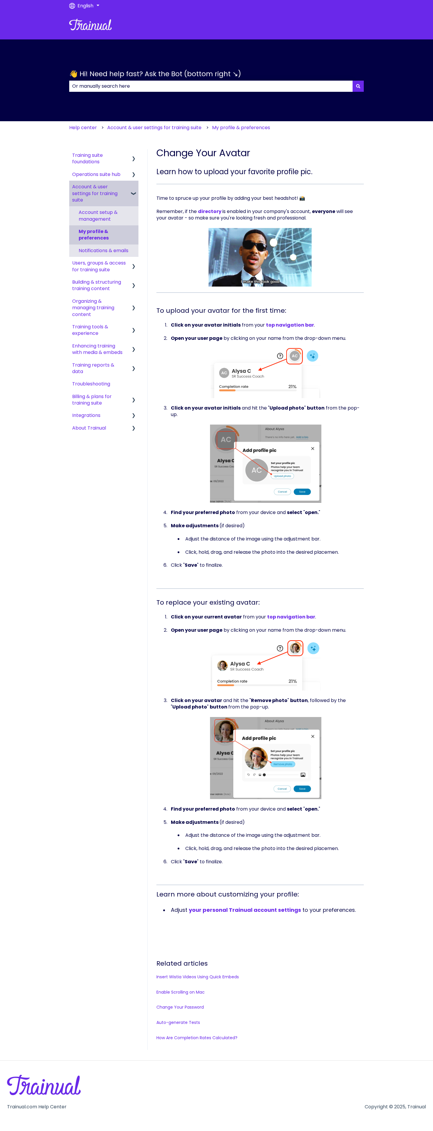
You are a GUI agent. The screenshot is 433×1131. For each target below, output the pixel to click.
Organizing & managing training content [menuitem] (93, 308)
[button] (133, 156)
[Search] (358, 86)
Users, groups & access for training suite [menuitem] (99, 266)
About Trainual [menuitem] (89, 428)
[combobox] (211, 86)
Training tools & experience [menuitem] (90, 330)
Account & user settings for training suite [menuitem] (95, 193)
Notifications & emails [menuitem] (103, 250)
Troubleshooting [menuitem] (91, 383)
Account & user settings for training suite (154, 127)
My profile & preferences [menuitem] (94, 234)
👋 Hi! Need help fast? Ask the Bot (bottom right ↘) (155, 74)
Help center (83, 127)
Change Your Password (180, 1007)
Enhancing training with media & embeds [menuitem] (97, 349)
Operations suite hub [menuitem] (96, 174)
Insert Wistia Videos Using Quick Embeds (197, 977)
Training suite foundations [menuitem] (87, 158)
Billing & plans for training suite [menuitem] (92, 399)
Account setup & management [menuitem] (98, 215)
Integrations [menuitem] (86, 415)
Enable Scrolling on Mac (180, 992)
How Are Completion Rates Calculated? (196, 1038)
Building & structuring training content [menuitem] (96, 285)
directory (210, 211)
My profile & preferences (241, 127)
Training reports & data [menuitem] (93, 368)
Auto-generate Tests (178, 1022)
